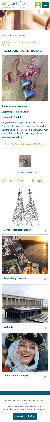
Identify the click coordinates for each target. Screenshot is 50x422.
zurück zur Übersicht (16, 35)
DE (36, 12)
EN (41, 12)
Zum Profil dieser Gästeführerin (23, 144)
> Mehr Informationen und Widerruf (29, 409)
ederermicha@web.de (12, 117)
